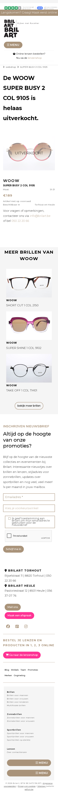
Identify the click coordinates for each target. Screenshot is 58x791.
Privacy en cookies (27, 786)
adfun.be (29, 789)
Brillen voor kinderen (18, 702)
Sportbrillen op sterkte (18, 740)
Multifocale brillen (16, 705)
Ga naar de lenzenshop (23, 655)
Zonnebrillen (14, 714)
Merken (8, 675)
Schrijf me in (13, 549)
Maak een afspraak (19, 615)
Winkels (15, 670)
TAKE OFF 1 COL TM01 (21, 390)
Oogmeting (19, 675)
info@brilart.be (40, 216)
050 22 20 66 (20, 221)
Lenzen (11, 749)
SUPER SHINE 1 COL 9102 (23, 348)
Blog (7, 670)
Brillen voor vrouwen (17, 699)
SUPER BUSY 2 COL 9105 (33, 67)
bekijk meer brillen (29, 405)
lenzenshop (35, 57)
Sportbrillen (14, 730)
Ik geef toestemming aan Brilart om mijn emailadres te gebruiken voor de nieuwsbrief (31, 521)
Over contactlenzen (17, 752)
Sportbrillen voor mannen (20, 733)
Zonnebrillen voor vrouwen (21, 721)
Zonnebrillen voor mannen (20, 717)
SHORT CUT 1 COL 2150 (22, 305)
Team (23, 670)
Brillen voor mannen (17, 695)
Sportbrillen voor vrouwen (20, 736)
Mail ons (12, 607)
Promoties (33, 670)
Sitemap (41, 786)
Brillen (11, 692)
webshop (11, 67)
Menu (14, 45)
